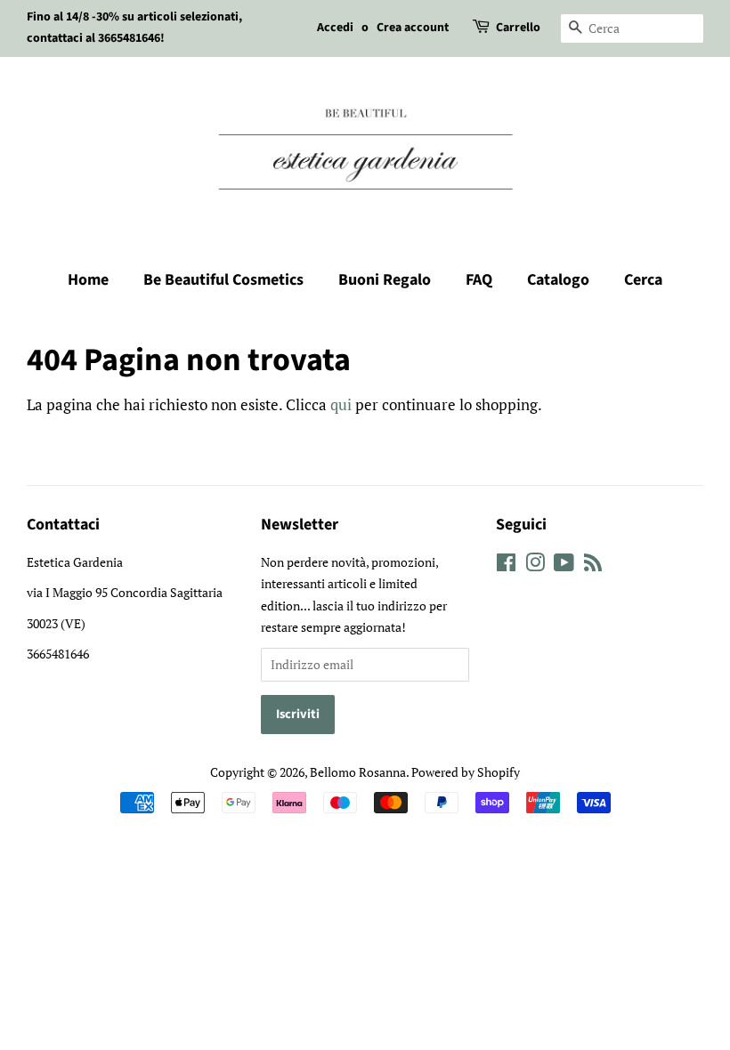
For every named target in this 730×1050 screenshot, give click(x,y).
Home (88, 280)
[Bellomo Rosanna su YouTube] (564, 565)
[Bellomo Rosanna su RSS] (593, 565)
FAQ (479, 280)
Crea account (413, 27)
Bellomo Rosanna (358, 771)
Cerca (643, 280)
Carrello (518, 27)
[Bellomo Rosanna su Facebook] (506, 565)
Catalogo (558, 280)
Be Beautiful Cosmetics (223, 280)
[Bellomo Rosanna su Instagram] (535, 565)
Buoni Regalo (384, 280)
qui (341, 404)
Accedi (335, 27)
